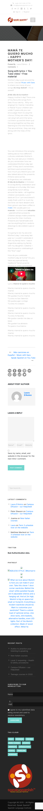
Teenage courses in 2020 (22, 674)
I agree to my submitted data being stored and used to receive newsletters (21, 712)
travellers (21, 750)
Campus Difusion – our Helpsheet (22, 505)
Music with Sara (28, 82)
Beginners (19, 739)
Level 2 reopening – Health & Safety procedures (22, 661)
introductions (24, 747)
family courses (14, 743)
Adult (11, 739)
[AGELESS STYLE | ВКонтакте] (21, 571)
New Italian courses (19, 656)
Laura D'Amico (22, 64)
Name (10, 694)
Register (27, 12)
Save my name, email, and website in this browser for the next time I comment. (21, 456)
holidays (26, 743)
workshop (13, 754)
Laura (13, 525)
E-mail (10, 702)
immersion (12, 747)
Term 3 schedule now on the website (22, 526)
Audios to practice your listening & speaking (21, 650)
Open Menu (32, 20)
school (11, 750)
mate (10, 208)
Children (29, 739)
